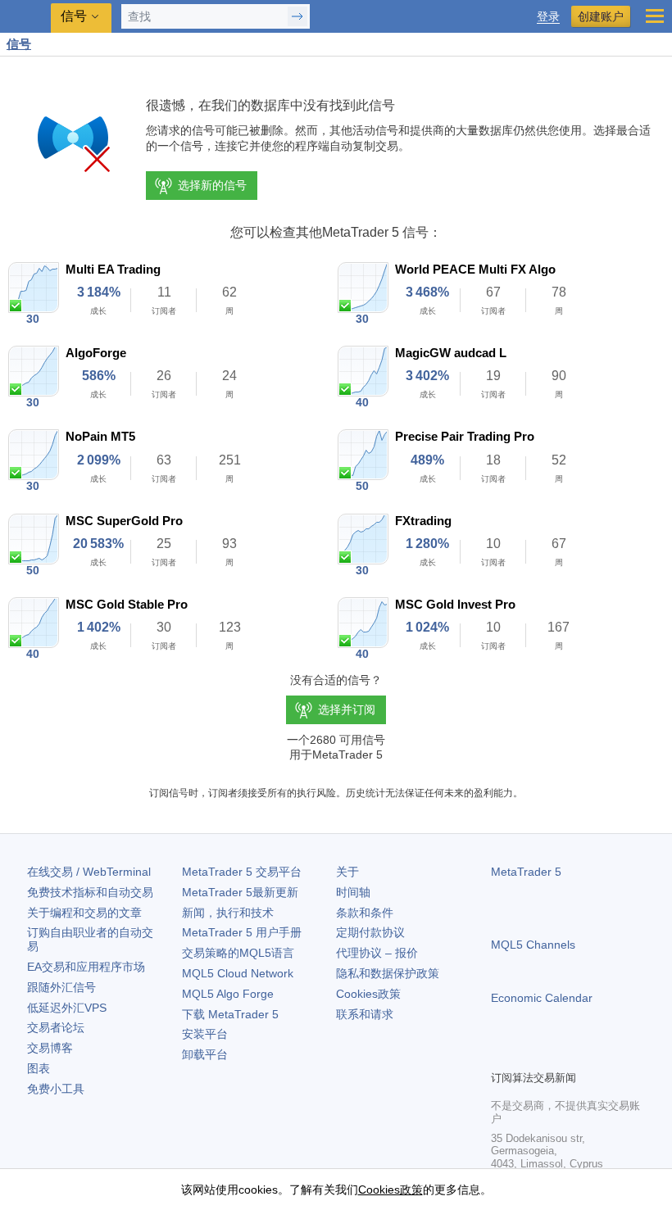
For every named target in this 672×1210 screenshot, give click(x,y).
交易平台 (242, 871)
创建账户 (601, 16)
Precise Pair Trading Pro (464, 436)
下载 (230, 1014)
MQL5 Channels (533, 944)
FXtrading (423, 521)
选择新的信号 (212, 185)
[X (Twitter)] (553, 1055)
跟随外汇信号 (61, 987)
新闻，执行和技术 (228, 912)
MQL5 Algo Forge (228, 993)
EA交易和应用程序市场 (86, 966)
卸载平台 (205, 1054)
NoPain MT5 (100, 436)
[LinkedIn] (605, 1055)
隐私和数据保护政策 (387, 973)
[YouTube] (579, 1055)
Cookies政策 (368, 993)
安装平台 (205, 1033)
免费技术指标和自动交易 (90, 892)
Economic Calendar (542, 997)
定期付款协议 (370, 932)
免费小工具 (55, 1088)
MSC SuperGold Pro (124, 521)
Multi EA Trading (113, 269)
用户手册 (242, 932)
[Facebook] (501, 1055)
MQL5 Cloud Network (237, 973)
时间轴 (353, 892)
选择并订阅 (346, 709)
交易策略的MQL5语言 (238, 952)
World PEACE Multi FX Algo (475, 269)
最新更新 (240, 892)
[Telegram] (527, 1055)
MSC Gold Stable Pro (127, 604)
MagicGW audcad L (450, 353)
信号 (19, 44)
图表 (38, 1068)
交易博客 (50, 1047)
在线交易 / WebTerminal (89, 871)
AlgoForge (96, 353)
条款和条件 (364, 912)
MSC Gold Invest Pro (455, 604)
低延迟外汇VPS (67, 1007)
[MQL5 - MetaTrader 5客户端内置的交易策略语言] (25, 17)
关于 (347, 871)
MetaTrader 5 (526, 871)
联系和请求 (364, 1014)
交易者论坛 (55, 1027)
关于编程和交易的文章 (84, 912)
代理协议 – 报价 (377, 952)
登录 (548, 17)
